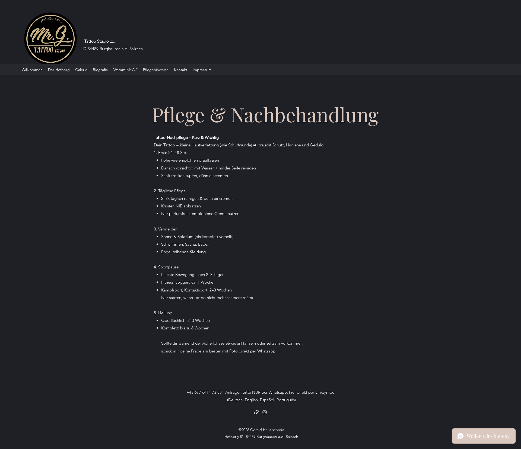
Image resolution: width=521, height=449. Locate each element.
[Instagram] (264, 412)
